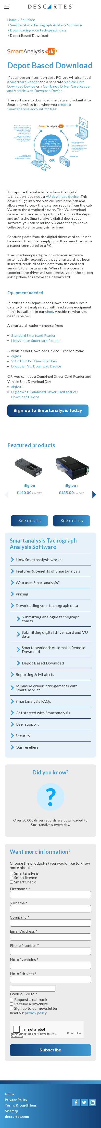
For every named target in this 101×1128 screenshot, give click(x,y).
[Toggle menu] (6, 6)
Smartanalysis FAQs (33, 701)
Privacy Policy (16, 1099)
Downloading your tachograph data (47, 605)
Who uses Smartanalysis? (38, 582)
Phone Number (24, 945)
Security (23, 735)
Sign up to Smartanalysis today (47, 410)
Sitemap (11, 1111)
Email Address (24, 931)
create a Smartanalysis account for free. (39, 106)
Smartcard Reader (24, 82)
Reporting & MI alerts (35, 674)
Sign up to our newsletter (36, 1008)
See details (29, 520)
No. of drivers (23, 973)
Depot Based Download (43, 663)
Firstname (20, 889)
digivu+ (17, 387)
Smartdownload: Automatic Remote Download (53, 649)
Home (9, 1094)
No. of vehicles (24, 959)
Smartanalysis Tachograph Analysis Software (43, 543)
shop (49, 311)
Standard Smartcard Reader (33, 335)
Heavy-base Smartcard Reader (35, 340)
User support (27, 724)
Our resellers (27, 747)
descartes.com (17, 1116)
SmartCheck (25, 882)
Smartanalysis (26, 873)
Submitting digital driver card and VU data (55, 634)
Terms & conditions (21, 1105)
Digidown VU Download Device (36, 366)
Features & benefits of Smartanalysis (48, 571)
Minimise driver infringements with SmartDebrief (47, 687)
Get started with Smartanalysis (43, 712)
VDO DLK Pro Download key (34, 361)
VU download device (62, 196)
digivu (16, 356)
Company (19, 917)
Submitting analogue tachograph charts (50, 618)
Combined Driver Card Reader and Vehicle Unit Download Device (49, 88)
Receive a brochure (31, 1004)
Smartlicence (25, 877)
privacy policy (36, 1013)
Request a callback (30, 999)
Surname (18, 903)
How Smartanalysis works (39, 559)
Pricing (22, 594)
